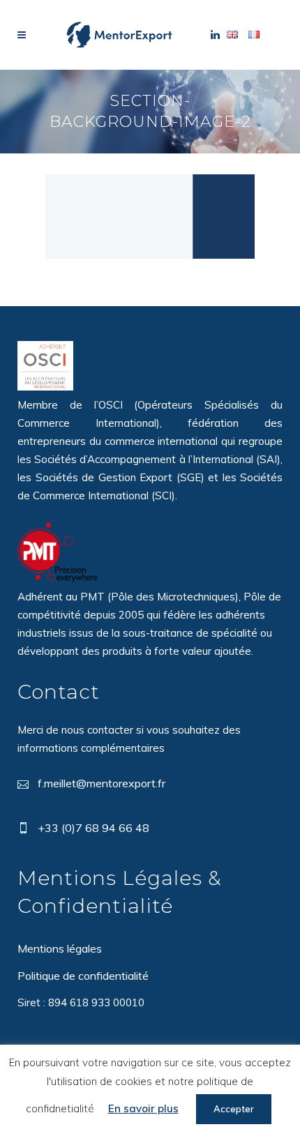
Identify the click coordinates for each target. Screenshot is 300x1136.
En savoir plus (143, 1108)
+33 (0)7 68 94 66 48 (93, 828)
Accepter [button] (233, 1108)
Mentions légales (59, 948)
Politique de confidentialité (83, 976)
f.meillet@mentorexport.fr (101, 783)
